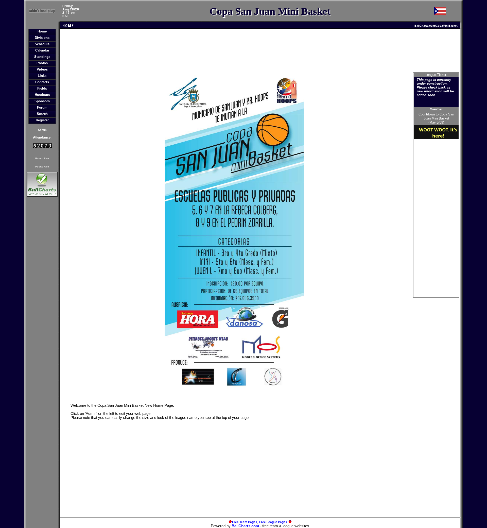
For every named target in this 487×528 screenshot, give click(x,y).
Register (42, 120)
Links (42, 76)
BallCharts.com (245, 526)
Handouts (42, 95)
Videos (42, 69)
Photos (42, 63)
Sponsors (42, 101)
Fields (42, 88)
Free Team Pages (244, 522)
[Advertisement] (42, 285)
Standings (42, 57)
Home (42, 31)
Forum (42, 107)
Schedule (42, 44)
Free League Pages (273, 522)
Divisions (42, 38)
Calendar (42, 50)
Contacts (42, 82)
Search (42, 114)
